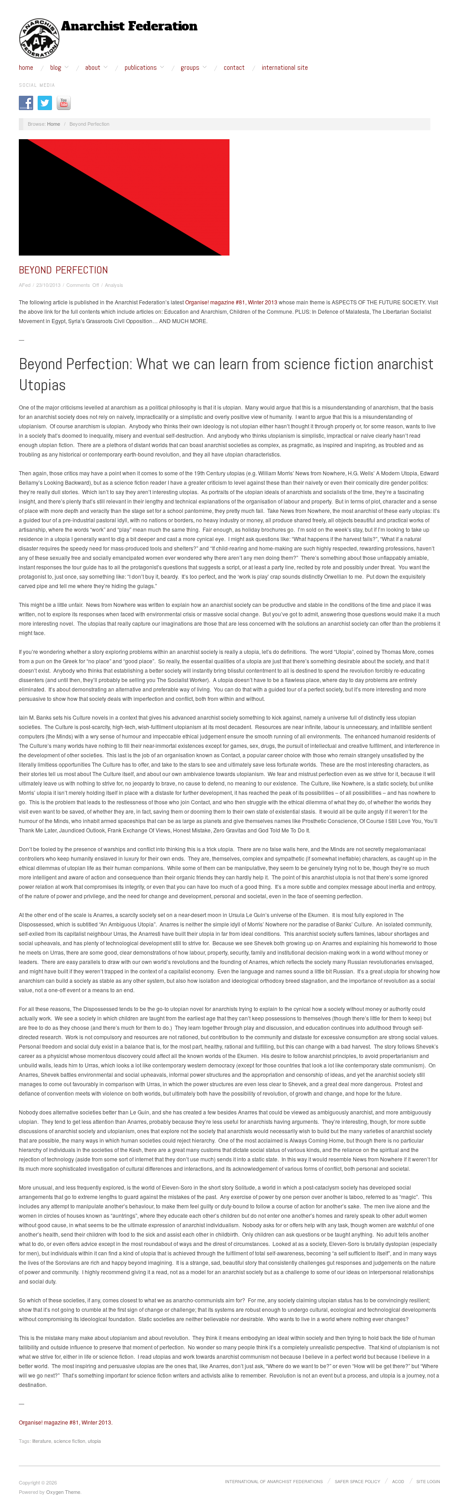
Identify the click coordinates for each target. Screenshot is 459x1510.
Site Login (428, 1481)
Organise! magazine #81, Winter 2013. (66, 1422)
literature (41, 1440)
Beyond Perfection (63, 270)
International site (285, 67)
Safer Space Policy (357, 1481)
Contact (234, 67)
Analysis (114, 284)
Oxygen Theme (63, 1491)
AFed (24, 284)
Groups (190, 67)
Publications (141, 67)
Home (26, 67)
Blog (55, 67)
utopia (94, 1440)
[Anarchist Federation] (108, 39)
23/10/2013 (48, 284)
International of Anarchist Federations (274, 1481)
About (92, 67)
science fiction (69, 1440)
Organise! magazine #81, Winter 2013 (231, 302)
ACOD (398, 1481)
